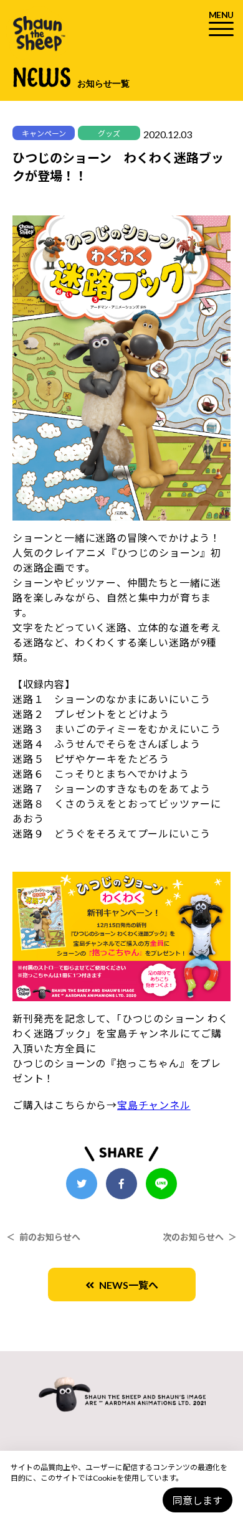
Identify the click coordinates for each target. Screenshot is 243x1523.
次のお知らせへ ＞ (200, 1237)
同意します (197, 1500)
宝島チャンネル (154, 1105)
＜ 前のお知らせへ (43, 1237)
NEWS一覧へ (126, 1285)
